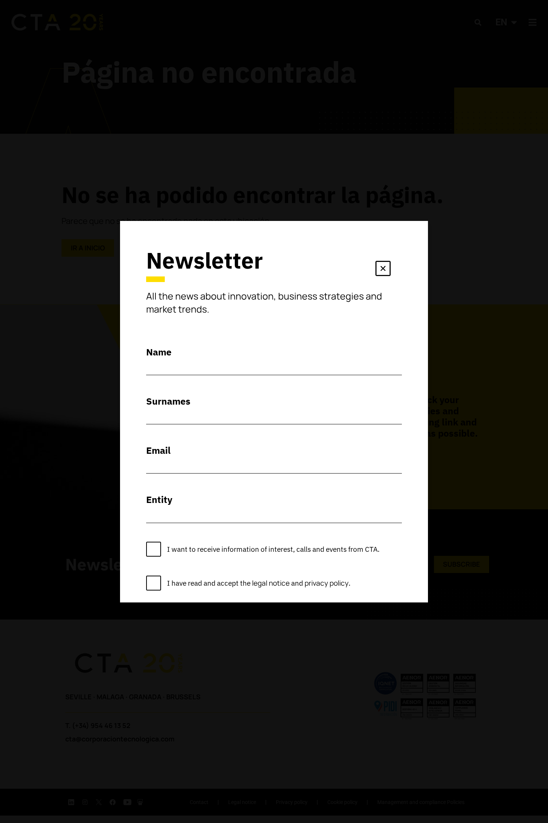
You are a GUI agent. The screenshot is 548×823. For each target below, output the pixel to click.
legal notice (271, 583)
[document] (274, 411)
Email (158, 450)
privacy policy (327, 583)
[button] (383, 270)
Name (158, 352)
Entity (159, 499)
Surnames (168, 401)
